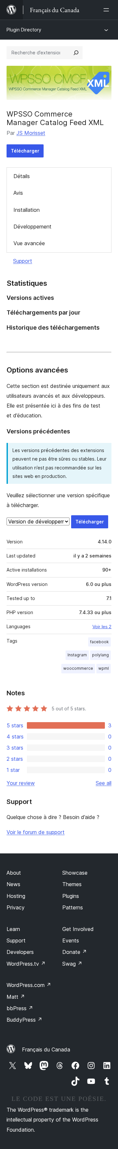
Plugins (70, 896)
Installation (26, 210)
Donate (74, 952)
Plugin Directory (24, 29)
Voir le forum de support (36, 832)
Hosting (16, 896)
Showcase (75, 872)
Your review (21, 783)
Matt (16, 997)
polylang (100, 654)
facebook (99, 641)
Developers (20, 952)
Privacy (16, 907)
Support (22, 261)
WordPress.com (29, 985)
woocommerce (78, 668)
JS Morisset (30, 133)
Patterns (72, 907)
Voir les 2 (101, 626)
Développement (32, 226)
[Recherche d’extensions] (76, 52)
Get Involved (78, 929)
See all (103, 783)
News (13, 884)
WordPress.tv (26, 963)
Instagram (77, 654)
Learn (13, 929)
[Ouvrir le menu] (107, 10)
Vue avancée (29, 243)
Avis (18, 193)
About (14, 872)
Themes (72, 884)
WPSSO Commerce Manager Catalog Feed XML (55, 118)
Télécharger (25, 151)
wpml (103, 668)
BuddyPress (24, 1019)
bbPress (20, 1008)
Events (70, 940)
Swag (72, 963)
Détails (21, 176)
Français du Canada (46, 1049)
